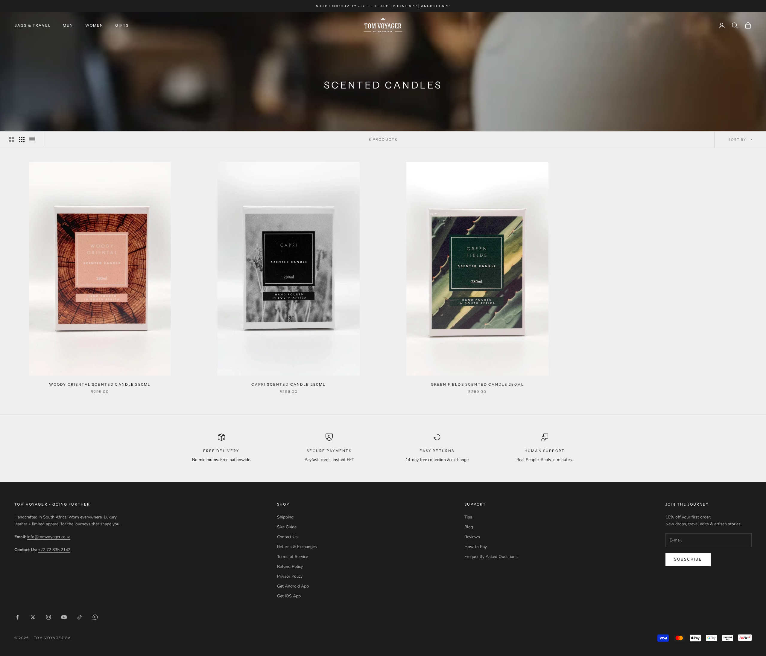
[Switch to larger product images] (11, 140)
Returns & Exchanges (297, 547)
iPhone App (404, 6)
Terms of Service (292, 556)
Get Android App (293, 586)
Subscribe (688, 559)
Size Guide (287, 527)
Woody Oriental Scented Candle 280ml (100, 384)
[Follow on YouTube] (64, 617)
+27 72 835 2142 (54, 550)
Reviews (472, 537)
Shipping (285, 517)
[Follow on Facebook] (17, 617)
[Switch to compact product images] (32, 140)
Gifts (122, 25)
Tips (468, 517)
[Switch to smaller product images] (22, 140)
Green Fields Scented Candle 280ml (477, 384)
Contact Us (287, 537)
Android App (435, 6)
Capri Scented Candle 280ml (288, 384)
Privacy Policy (290, 576)
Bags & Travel (32, 25)
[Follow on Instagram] (48, 617)
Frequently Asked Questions (491, 556)
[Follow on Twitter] (33, 617)
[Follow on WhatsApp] (95, 617)
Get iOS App (289, 596)
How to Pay (475, 547)
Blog (468, 527)
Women (94, 25)
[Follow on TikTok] (80, 617)
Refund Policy (290, 566)
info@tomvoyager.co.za (48, 537)
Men (68, 25)
